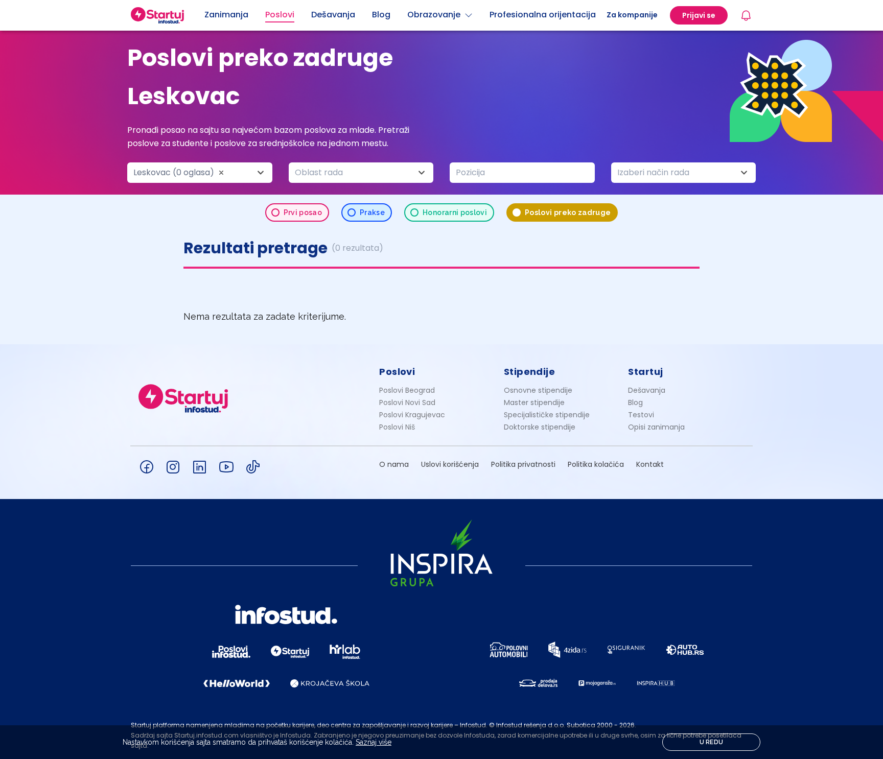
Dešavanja (646, 390)
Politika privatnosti (523, 464)
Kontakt (650, 464)
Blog (635, 402)
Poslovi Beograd (407, 390)
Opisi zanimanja (656, 427)
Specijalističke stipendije (547, 415)
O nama (394, 464)
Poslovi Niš (397, 427)
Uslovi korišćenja (450, 464)
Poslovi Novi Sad (407, 402)
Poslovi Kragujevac (412, 415)
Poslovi (397, 371)
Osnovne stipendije (538, 390)
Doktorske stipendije (539, 427)
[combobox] (199, 172)
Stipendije (529, 371)
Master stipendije (534, 402)
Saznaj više (373, 742)
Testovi (641, 415)
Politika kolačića (596, 464)
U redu (712, 742)
